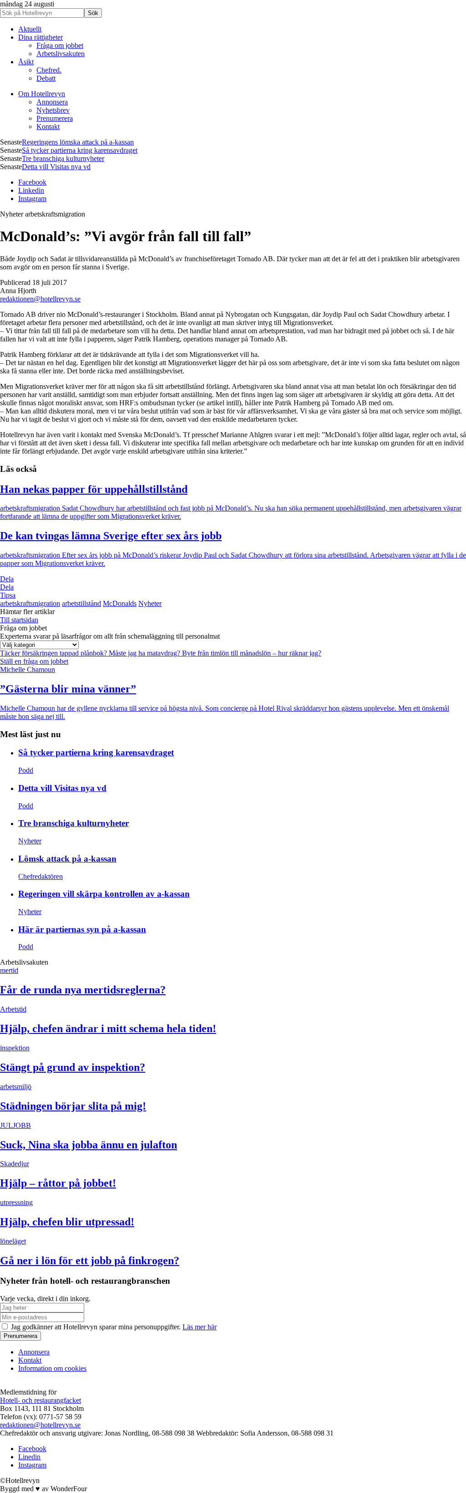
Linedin (29, 1457)
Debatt (46, 78)
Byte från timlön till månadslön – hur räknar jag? (251, 653)
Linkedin (31, 190)
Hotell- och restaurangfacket (40, 1400)
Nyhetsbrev (53, 110)
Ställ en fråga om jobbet (34, 661)
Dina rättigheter (40, 37)
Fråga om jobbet (59, 45)
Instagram (32, 198)
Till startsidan (19, 620)
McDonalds (120, 603)
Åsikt (26, 62)
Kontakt (48, 126)
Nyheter (150, 603)
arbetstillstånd (81, 603)
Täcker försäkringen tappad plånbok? (54, 653)
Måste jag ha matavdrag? (145, 653)
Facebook (32, 182)
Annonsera (52, 102)
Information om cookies (52, 1368)
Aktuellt (29, 29)
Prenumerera (54, 118)
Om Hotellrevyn (41, 94)
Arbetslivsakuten (60, 53)
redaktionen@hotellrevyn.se (40, 299)
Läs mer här (199, 1327)
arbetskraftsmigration (30, 603)
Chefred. (48, 70)
